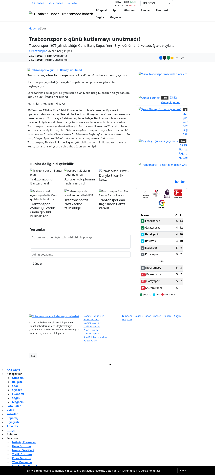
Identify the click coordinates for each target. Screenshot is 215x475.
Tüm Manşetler (91, 333)
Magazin (115, 17)
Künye (11, 430)
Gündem (130, 10)
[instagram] (163, 364)
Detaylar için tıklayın (162, 304)
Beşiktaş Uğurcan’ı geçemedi (185, 151)
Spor (116, 10)
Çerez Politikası (150, 470)
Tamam (182, 470)
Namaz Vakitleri (92, 323)
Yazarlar (72, 3)
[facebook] (57, 364)
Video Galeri (56, 3)
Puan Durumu (91, 330)
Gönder (37, 263)
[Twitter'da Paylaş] (164, 58)
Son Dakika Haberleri (95, 337)
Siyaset (145, 10)
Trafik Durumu (91, 326)
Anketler (12, 426)
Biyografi (13, 422)
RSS (33, 355)
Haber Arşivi (90, 340)
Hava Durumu (91, 319)
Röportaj (12, 418)
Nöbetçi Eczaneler (93, 316)
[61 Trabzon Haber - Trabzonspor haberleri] (61, 13)
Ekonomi (162, 10)
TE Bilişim (180, 355)
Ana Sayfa (13, 370)
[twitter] (110, 364)
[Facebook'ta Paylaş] (160, 58)
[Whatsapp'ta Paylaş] (168, 58)
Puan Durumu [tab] (149, 182)
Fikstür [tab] (179, 182)
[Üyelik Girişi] (184, 3)
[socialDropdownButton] (172, 58)
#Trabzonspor (38, 51)
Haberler (34, 28)
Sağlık (100, 17)
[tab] (145, 194)
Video (10, 410)
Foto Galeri (38, 3)
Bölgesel (101, 10)
